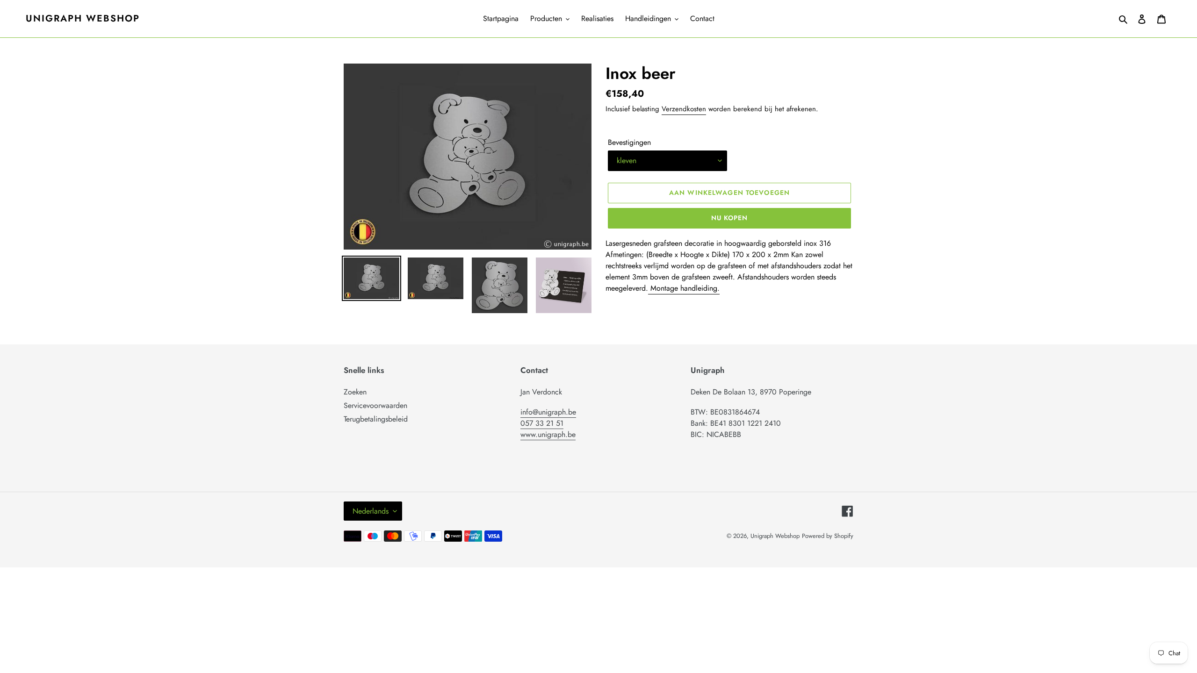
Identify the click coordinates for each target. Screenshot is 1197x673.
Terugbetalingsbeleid (376, 419)
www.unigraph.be (548, 434)
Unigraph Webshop (83, 18)
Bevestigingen (629, 142)
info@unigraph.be (548, 412)
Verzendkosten (684, 109)
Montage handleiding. (684, 288)
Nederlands (371, 511)
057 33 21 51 (541, 423)
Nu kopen (729, 217)
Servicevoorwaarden (375, 405)
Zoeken (355, 392)
